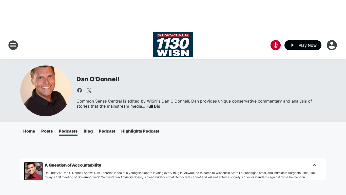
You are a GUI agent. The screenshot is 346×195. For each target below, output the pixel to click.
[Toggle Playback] (33, 171)
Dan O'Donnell (97, 79)
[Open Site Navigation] (13, 45)
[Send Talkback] (276, 45)
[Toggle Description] (315, 165)
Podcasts (68, 131)
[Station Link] (173, 45)
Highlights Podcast (140, 131)
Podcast (107, 131)
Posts (47, 131)
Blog (88, 131)
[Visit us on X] (89, 90)
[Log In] (332, 45)
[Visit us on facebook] (79, 90)
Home (29, 131)
